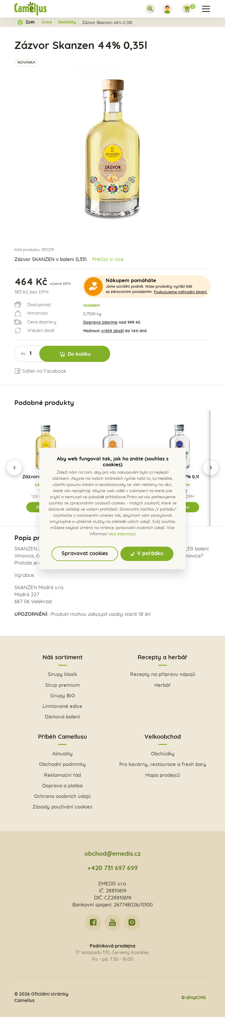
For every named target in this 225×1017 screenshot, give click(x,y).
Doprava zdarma (100, 323)
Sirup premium (62, 685)
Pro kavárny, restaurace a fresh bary (162, 764)
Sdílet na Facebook (43, 371)
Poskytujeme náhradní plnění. (180, 292)
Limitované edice (62, 706)
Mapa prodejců (162, 775)
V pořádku (149, 553)
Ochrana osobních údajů (62, 796)
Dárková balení (62, 717)
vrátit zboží (112, 331)
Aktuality (62, 754)
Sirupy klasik (62, 674)
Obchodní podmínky (62, 764)
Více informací (122, 534)
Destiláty (67, 22)
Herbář (162, 685)
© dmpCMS (193, 997)
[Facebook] (93, 922)
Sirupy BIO (62, 696)
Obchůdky (163, 754)
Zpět (29, 22)
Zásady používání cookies (62, 807)
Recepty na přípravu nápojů (162, 674)
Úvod (46, 22)
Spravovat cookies (85, 553)
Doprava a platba (62, 786)
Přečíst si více (108, 259)
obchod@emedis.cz (112, 854)
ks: (23, 354)
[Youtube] (112, 922)
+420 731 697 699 (112, 868)
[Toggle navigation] (150, 9)
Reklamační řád (62, 775)
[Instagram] (132, 922)
